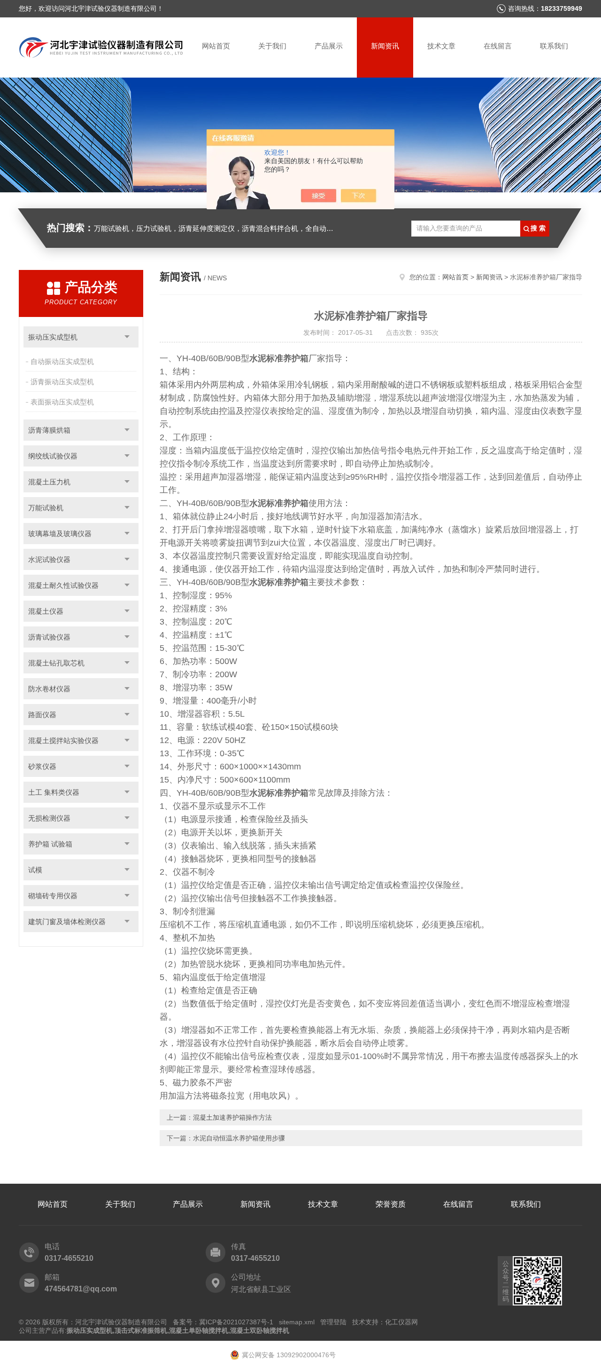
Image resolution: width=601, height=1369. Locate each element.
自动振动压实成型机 (62, 361)
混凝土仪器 (45, 611)
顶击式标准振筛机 (141, 1330)
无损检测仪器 (49, 818)
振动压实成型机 (52, 337)
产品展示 (329, 46)
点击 (127, 337)
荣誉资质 (391, 1204)
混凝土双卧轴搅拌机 (259, 1330)
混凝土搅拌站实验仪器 (63, 740)
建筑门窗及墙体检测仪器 (67, 922)
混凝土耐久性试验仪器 (63, 585)
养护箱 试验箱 (50, 844)
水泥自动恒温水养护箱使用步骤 (239, 1138)
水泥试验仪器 (49, 559)
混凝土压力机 (49, 482)
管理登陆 (333, 1322)
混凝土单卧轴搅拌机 (198, 1330)
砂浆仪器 (42, 766)
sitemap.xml (297, 1322)
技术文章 (441, 46)
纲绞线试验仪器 (52, 456)
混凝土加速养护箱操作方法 (232, 1117)
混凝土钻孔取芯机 (56, 663)
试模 (35, 870)
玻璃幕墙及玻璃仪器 (60, 534)
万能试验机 (45, 508)
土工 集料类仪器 (53, 792)
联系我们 (554, 46)
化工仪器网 (401, 1322)
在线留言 (498, 46)
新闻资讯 (385, 46)
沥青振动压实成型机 (62, 382)
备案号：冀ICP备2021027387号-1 (223, 1322)
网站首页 (216, 46)
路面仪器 (42, 715)
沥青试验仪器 (49, 637)
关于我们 (272, 46)
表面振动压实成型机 (62, 402)
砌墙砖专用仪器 (52, 896)
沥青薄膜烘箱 (49, 430)
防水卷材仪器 (49, 689)
